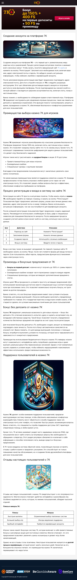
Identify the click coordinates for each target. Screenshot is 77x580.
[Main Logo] (38, 3)
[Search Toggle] (74, 2)
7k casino (61, 68)
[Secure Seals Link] (8, 571)
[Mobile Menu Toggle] (2, 2)
